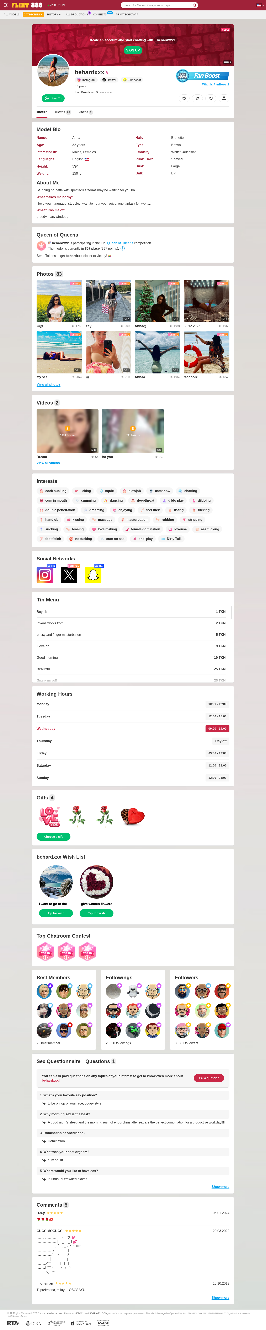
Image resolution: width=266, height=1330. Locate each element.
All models (12, 14)
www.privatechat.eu (51, 1313)
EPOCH (80, 1313)
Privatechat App (127, 14)
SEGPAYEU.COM (98, 1313)
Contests (100, 14)
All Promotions (77, 14)
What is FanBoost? (215, 84)
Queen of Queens (120, 243)
